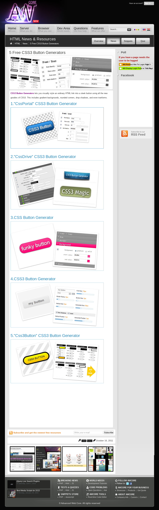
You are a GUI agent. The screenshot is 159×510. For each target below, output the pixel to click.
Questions (81, 29)
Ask (105, 490)
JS (73, 483)
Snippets (128, 41)
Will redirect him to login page (136, 64)
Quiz (143, 41)
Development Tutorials (97, 483)
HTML (17, 43)
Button (89, 441)
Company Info (122, 497)
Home (12, 29)
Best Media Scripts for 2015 (28, 490)
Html (67, 483)
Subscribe (108, 432)
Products (131, 490)
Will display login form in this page (138, 68)
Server (25, 29)
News (25, 43)
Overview (98, 41)
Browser (44, 29)
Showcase (121, 490)
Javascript (69, 497)
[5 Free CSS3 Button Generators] (61, 87)
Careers (134, 497)
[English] (144, 29)
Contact (143, 497)
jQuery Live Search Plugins (28, 481)
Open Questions (95, 490)
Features (97, 29)
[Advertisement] (61, 405)
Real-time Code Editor (97, 497)
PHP (61, 483)
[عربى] (148, 29)
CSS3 (84, 441)
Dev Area (63, 29)
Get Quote (142, 490)
